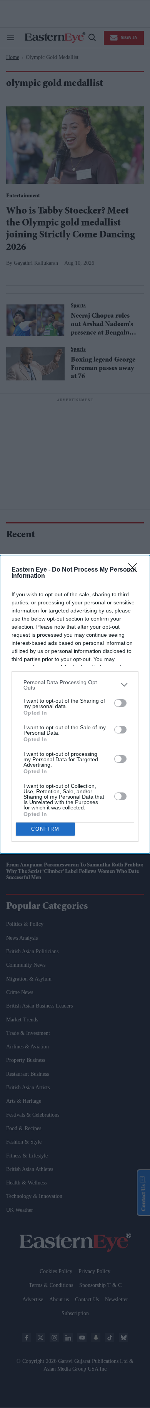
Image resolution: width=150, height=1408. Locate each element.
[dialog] (75, 704)
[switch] (120, 703)
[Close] (135, 570)
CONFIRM (45, 829)
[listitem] (75, 685)
